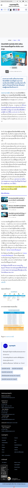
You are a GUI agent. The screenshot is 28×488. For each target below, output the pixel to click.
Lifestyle (16, 447)
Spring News (17, 467)
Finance (16, 438)
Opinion (16, 450)
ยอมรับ (4, 476)
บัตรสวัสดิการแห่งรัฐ (6, 368)
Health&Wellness (18, 445)
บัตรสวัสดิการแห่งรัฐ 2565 (7, 372)
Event (3, 452)
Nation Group (17, 462)
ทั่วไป (19, 40)
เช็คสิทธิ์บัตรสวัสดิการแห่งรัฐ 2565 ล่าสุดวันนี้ (11, 376)
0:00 (4, 9)
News (15, 40)
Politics (3, 447)
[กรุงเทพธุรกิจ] (14, 5)
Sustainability (5, 443)
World (3, 445)
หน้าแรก (9, 40)
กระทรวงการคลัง (5, 93)
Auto (15, 443)
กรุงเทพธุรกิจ (17, 465)
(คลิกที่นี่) (3, 282)
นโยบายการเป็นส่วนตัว (19, 452)
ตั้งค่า (4, 479)
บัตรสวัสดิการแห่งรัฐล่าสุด (17, 368)
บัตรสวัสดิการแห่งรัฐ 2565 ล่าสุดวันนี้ (9, 379)
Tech (15, 440)
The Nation (4, 462)
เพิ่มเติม (4, 473)
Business (4, 440)
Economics (4, 438)
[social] (17, 1)
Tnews (15, 469)
